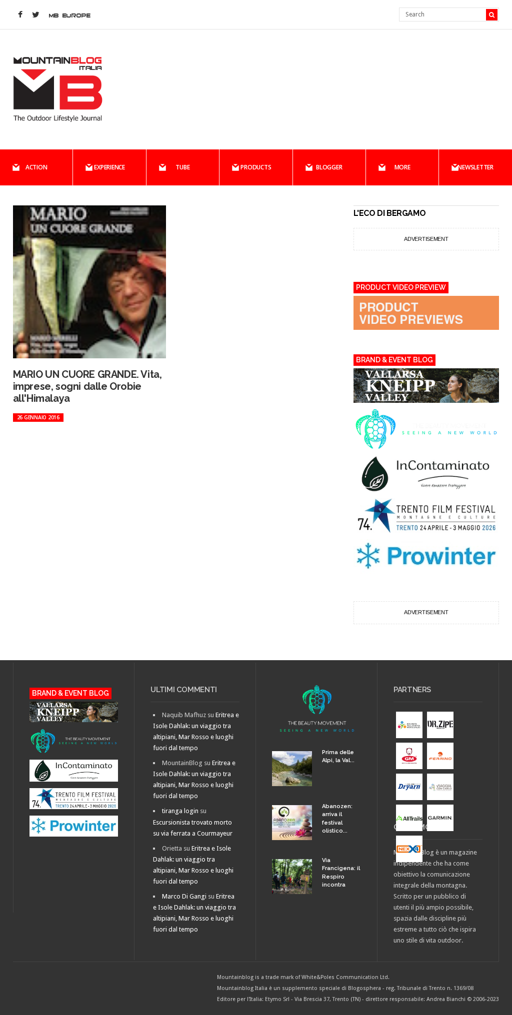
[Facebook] (20, 14)
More (402, 167)
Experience (109, 167)
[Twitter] (36, 14)
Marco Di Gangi (184, 896)
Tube (183, 167)
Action (37, 167)
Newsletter (476, 167)
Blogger (329, 167)
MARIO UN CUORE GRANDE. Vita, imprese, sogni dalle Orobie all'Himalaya (87, 386)
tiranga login (180, 811)
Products (255, 167)
